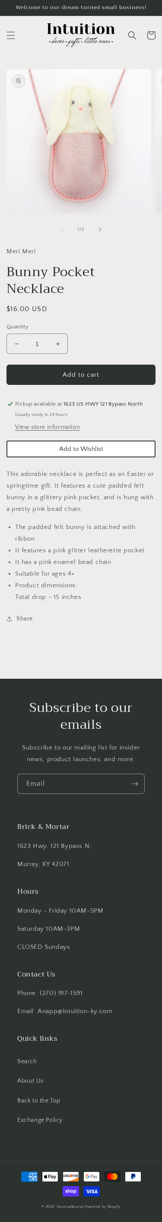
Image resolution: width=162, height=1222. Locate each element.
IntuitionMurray (70, 1207)
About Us (30, 1080)
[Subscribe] (134, 784)
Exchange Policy (40, 1120)
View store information (47, 427)
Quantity (17, 327)
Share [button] (24, 618)
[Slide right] (100, 229)
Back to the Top (38, 1100)
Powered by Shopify (103, 1207)
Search (27, 1061)
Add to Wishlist (81, 449)
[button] (10, 35)
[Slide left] (62, 229)
